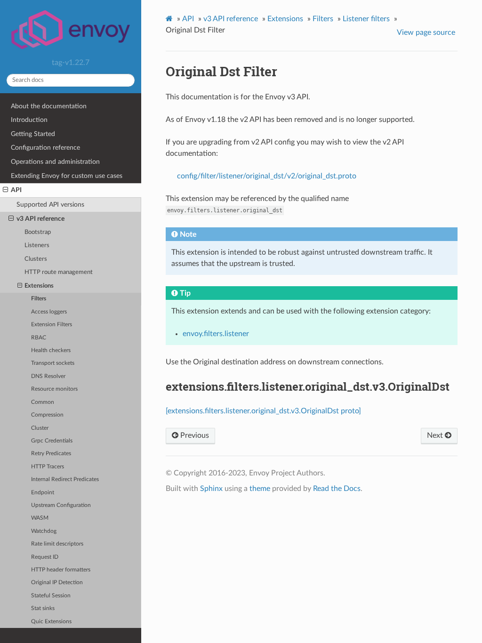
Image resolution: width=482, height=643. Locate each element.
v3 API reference (40, 218)
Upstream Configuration (61, 505)
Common (42, 402)
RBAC (38, 337)
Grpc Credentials (51, 440)
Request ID (44, 557)
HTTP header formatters (60, 569)
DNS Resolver (48, 376)
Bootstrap (37, 232)
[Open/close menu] (5, 190)
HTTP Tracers (47, 466)
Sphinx (211, 488)
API (16, 189)
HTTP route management (58, 272)
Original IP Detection (57, 582)
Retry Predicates (51, 453)
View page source (426, 32)
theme (259, 488)
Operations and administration (55, 161)
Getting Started (33, 133)
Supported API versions (50, 204)
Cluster (39, 428)
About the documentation (49, 106)
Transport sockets (52, 363)
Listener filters (366, 19)
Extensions (39, 286)
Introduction (29, 119)
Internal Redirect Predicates (65, 479)
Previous (193, 435)
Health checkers (51, 350)
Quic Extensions (51, 621)
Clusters (35, 259)
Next (436, 435)
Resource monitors (54, 389)
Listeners (36, 245)
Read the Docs (337, 488)
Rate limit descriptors (57, 544)
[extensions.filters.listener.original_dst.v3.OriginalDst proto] (263, 411)
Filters (38, 298)
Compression (47, 415)
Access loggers (49, 311)
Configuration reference (45, 147)
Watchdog (43, 531)
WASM (39, 518)
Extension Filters (51, 324)
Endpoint (42, 492)
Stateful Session (51, 595)
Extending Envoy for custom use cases (66, 175)
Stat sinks (43, 608)
